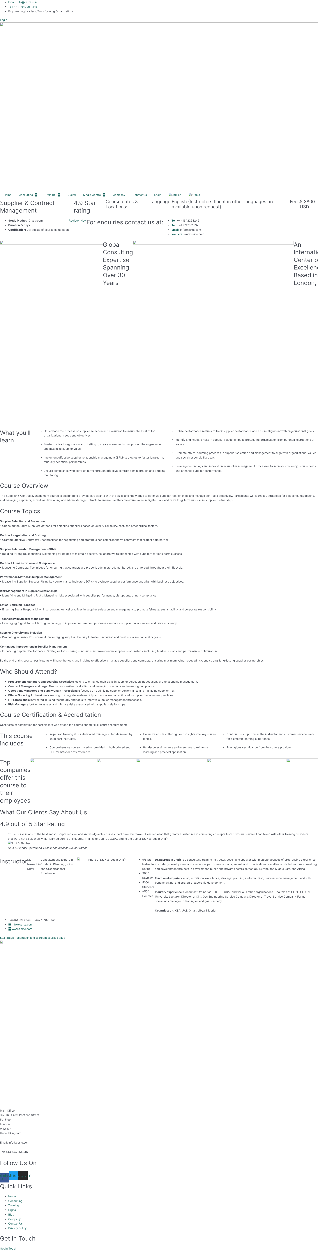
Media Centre (92, 195)
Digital (72, 195)
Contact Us (139, 195)
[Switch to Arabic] (194, 195)
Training (50, 195)
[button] (8, 1248)
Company (119, 195)
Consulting (26, 195)
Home (7, 195)
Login (157, 195)
